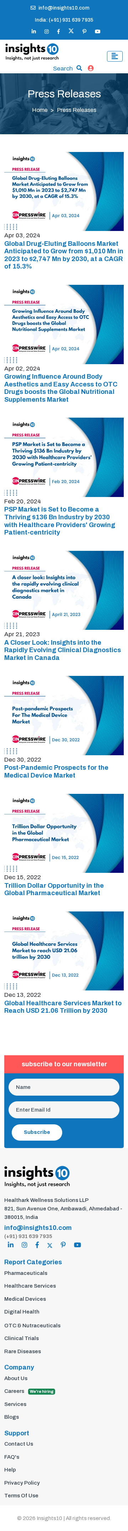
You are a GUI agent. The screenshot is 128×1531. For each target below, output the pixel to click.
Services (15, 1404)
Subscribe (37, 1132)
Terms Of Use (21, 1495)
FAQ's (11, 1457)
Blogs (11, 1417)
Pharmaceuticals (25, 1273)
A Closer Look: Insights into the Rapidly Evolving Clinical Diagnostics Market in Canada (62, 650)
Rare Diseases (22, 1351)
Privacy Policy (22, 1483)
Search (63, 68)
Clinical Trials (21, 1338)
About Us (15, 1378)
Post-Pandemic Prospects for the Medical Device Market (56, 771)
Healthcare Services (30, 1286)
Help (10, 1470)
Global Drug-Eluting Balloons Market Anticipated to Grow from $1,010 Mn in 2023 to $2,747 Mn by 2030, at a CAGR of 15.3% (63, 255)
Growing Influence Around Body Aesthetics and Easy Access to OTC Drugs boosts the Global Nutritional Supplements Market (60, 388)
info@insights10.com (63, 8)
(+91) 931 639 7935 (28, 1236)
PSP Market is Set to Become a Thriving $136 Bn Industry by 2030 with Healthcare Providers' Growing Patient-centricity (59, 521)
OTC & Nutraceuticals (32, 1325)
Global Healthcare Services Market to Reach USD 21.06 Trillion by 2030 (63, 1007)
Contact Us (18, 1444)
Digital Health (21, 1312)
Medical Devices (25, 1299)
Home (40, 110)
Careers (29, 1391)
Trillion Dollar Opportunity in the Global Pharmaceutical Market (54, 889)
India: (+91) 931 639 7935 (64, 20)
